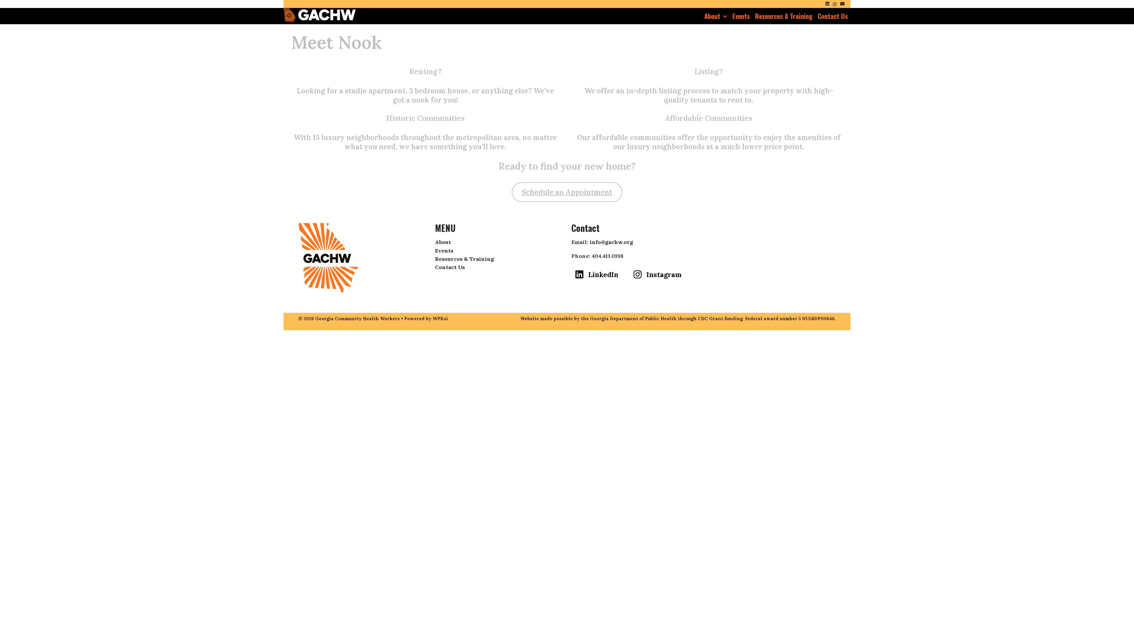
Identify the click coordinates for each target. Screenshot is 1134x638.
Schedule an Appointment (567, 192)
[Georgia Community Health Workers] (320, 14)
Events (741, 16)
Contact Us (833, 16)
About (712, 16)
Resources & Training (783, 16)
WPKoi (440, 318)
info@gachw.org (611, 242)
